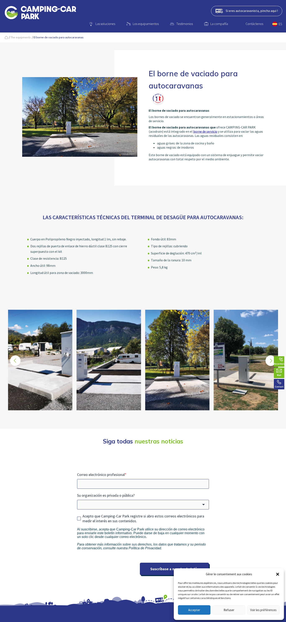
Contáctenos (254, 24)
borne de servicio (205, 131)
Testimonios (184, 24)
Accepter (194, 610)
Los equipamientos (146, 24)
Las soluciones (105, 24)
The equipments (20, 37)
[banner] (40, 13)
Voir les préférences (263, 610)
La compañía (219, 24)
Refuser (229, 610)
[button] (278, 574)
